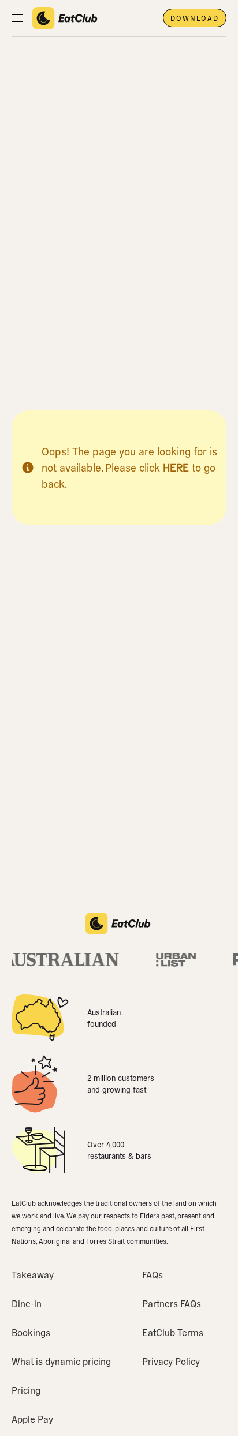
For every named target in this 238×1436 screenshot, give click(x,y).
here (176, 467)
